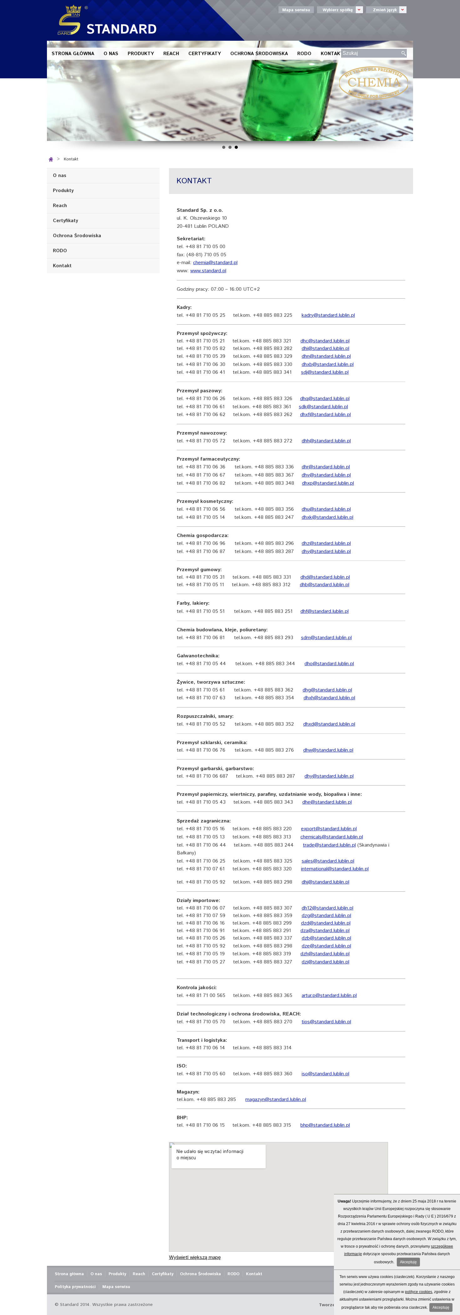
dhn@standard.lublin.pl (326, 356)
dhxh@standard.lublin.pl (329, 698)
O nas (111, 53)
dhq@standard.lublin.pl (325, 398)
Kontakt (332, 53)
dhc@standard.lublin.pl (325, 341)
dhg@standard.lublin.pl (327, 690)
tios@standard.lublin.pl (326, 1021)
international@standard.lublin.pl (335, 869)
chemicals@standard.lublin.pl (331, 837)
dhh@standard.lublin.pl (326, 441)
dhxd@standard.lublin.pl (329, 724)
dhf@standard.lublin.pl (324, 611)
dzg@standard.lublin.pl (326, 915)
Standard (105, 20)
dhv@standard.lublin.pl (326, 475)
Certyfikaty (204, 53)
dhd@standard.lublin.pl (325, 577)
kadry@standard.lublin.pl (328, 315)
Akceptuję (408, 1262)
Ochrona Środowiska (259, 53)
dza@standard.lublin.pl (325, 930)
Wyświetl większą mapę (195, 1257)
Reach (171, 53)
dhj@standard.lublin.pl (325, 882)
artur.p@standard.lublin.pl (329, 995)
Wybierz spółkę (335, 9)
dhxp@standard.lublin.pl (328, 483)
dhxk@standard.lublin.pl (327, 517)
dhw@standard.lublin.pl (328, 750)
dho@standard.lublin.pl (329, 663)
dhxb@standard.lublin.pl (328, 364)
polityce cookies (418, 1292)
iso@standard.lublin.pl (325, 1074)
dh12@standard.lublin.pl (327, 908)
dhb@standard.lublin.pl (324, 584)
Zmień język (381, 9)
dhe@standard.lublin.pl (327, 802)
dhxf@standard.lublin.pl (325, 414)
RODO (304, 53)
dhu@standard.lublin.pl (326, 509)
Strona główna (73, 53)
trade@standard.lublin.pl (329, 845)
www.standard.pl (208, 270)
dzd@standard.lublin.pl (325, 923)
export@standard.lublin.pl (329, 828)
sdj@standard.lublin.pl (325, 372)
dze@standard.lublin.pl (326, 946)
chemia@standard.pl (215, 262)
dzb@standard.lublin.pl (326, 938)
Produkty (141, 53)
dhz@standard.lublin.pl (326, 543)
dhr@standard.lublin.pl (326, 467)
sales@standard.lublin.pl (328, 861)
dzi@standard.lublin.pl (325, 962)
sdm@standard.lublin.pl (326, 637)
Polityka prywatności (75, 1287)
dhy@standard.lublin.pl (326, 551)
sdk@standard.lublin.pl (323, 406)
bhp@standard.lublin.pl (325, 1125)
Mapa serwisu (296, 10)
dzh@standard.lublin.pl (325, 954)
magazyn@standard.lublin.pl (275, 1099)
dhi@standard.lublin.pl (325, 348)
